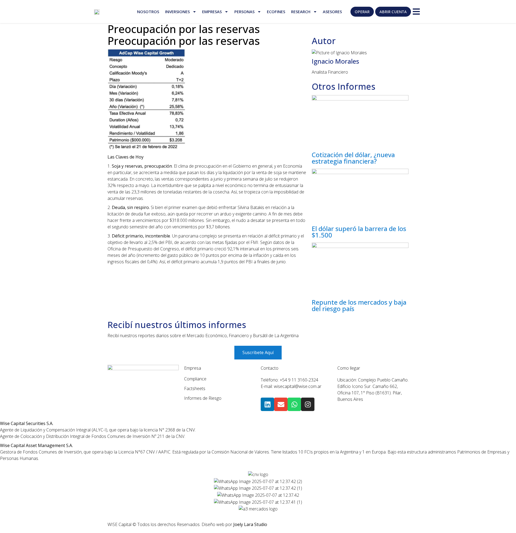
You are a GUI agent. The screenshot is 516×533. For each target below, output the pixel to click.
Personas (244, 11)
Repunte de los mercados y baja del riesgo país (359, 305)
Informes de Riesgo (202, 398)
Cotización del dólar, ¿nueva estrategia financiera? (353, 157)
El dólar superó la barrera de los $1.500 (359, 231)
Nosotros (148, 11)
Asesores (332, 11)
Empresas (212, 11)
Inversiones (177, 11)
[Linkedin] (267, 404)
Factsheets (194, 388)
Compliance (195, 379)
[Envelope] (281, 404)
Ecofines (276, 11)
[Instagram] (307, 404)
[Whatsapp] (294, 404)
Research (300, 11)
